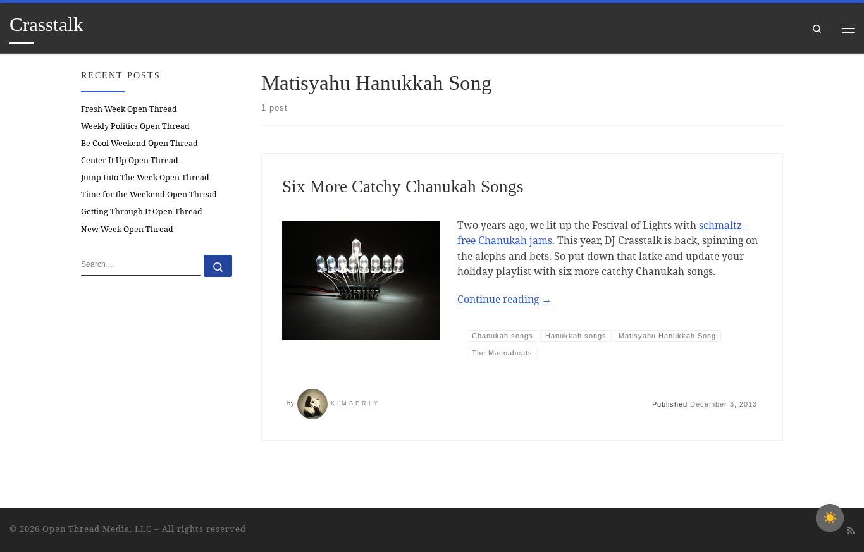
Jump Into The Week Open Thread (145, 177)
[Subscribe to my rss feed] (851, 530)
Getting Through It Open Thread (141, 211)
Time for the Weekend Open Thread (149, 194)
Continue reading (504, 299)
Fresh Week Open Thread (129, 109)
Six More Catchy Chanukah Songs (403, 186)
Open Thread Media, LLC (97, 528)
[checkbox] (830, 518)
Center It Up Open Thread (129, 160)
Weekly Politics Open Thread (135, 126)
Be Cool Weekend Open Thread (139, 143)
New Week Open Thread (127, 229)
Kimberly (355, 403)
